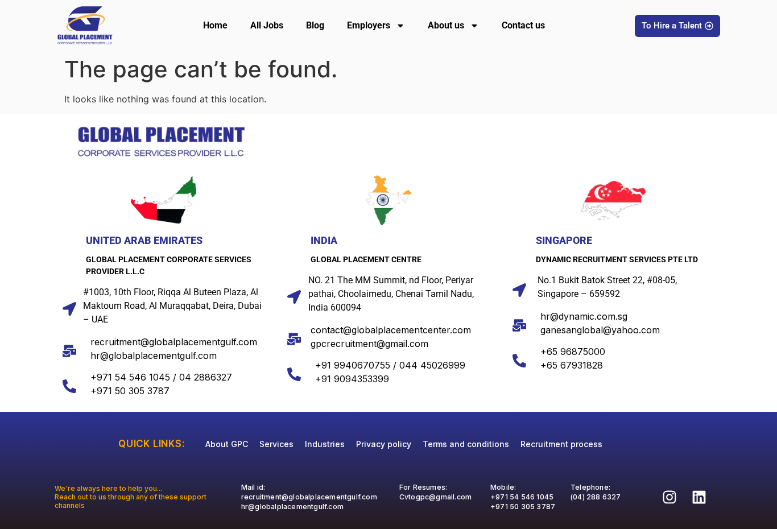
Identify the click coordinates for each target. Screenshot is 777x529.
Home (215, 25)
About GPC (226, 444)
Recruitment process (561, 444)
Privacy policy (383, 444)
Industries (325, 444)
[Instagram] (669, 497)
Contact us (523, 25)
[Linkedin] (699, 497)
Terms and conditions (466, 444)
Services (276, 444)
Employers (368, 25)
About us (446, 25)
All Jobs (266, 25)
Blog (315, 25)
